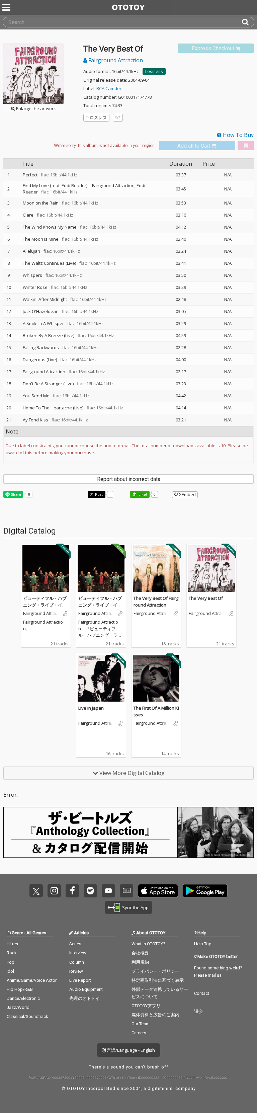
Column (76, 962)
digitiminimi (161, 1088)
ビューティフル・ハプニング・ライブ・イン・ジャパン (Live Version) (45, 608)
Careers (139, 1032)
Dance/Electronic (23, 998)
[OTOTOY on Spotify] (90, 890)
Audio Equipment (86, 989)
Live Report (80, 980)
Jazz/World (18, 1007)
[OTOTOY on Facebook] (72, 890)
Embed (188, 494)
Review (76, 971)
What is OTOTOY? (148, 943)
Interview (77, 952)
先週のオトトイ (84, 998)
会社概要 (140, 952)
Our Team (141, 1023)
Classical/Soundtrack (27, 1016)
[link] (215, 48)
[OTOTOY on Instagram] (54, 890)
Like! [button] (142, 494)
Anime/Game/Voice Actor (32, 980)
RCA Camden (109, 88)
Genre (17, 932)
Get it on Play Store (205, 890)
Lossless (154, 71)
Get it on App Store (158, 890)
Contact (201, 993)
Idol (10, 971)
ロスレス (98, 117)
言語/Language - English (130, 1050)
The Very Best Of (206, 598)
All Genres (36, 932)
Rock (12, 952)
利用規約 (140, 962)
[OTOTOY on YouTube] (108, 890)
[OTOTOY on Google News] (126, 890)
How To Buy (238, 135)
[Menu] (7, 7)
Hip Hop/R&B (20, 989)
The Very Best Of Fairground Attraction (156, 601)
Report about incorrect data (128, 479)
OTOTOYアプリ (146, 1005)
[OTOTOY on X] (36, 890)
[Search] (248, 22)
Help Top (202, 943)
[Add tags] (118, 118)
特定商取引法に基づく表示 (158, 980)
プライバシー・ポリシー (155, 971)
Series (75, 943)
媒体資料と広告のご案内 (155, 1014)
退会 (198, 1011)
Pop (10, 962)
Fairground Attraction (115, 60)
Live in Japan (91, 708)
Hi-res (12, 943)
